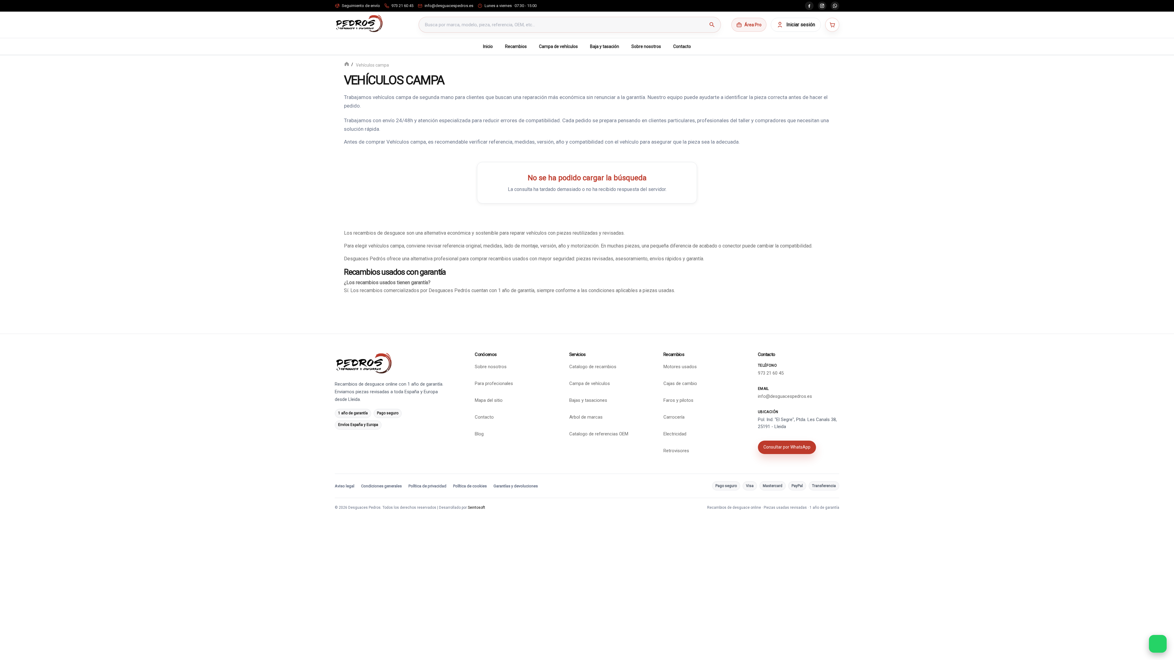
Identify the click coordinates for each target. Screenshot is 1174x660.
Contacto (682, 46)
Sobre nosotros (646, 46)
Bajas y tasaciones (588, 400)
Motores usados (680, 366)
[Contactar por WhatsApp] (1158, 644)
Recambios (516, 46)
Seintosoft (476, 507)
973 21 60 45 (771, 373)
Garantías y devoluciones (515, 486)
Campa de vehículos (558, 46)
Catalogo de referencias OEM (598, 434)
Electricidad (674, 434)
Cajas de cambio (680, 383)
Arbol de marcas (586, 417)
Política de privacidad (427, 486)
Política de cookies (470, 486)
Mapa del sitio (489, 400)
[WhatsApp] (835, 6)
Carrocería (674, 417)
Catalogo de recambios (592, 366)
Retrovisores (676, 450)
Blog (479, 434)
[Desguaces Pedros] (359, 23)
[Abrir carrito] (832, 25)
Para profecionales (494, 383)
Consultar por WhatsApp (786, 447)
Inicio (488, 46)
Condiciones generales (381, 486)
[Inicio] (346, 64)
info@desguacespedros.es (785, 396)
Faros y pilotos (678, 400)
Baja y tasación (604, 46)
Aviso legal (344, 486)
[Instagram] (822, 6)
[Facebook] (809, 6)
